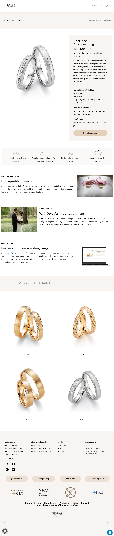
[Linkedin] (13, 469)
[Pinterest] (7, 469)
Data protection (33, 503)
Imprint (85, 503)
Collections (99, 20)
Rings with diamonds (39, 442)
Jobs (75, 503)
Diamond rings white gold (40, 448)
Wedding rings (9, 442)
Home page (92, 20)
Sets (59, 454)
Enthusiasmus (85, 420)
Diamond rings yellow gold (41, 451)
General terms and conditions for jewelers (57, 505)
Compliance (50, 503)
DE (100, 522)
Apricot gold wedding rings (14, 451)
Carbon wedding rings (12, 454)
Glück (29, 355)
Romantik (29, 420)
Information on (90, 442)
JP (107, 522)
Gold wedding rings (11, 445)
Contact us (64, 503)
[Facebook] (13, 464)
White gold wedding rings (13, 448)
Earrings (61, 448)
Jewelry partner (96, 123)
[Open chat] (110, 532)
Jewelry (61, 442)
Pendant (61, 451)
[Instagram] (7, 464)
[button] (5, 531)
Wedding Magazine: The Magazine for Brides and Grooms (96, 452)
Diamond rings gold (38, 445)
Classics (48, 283)
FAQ (86, 445)
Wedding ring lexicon (92, 448)
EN (104, 522)
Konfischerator (13, 253)
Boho (85, 355)
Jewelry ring (62, 445)
